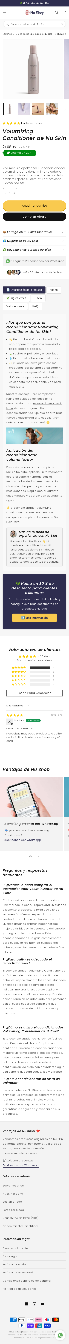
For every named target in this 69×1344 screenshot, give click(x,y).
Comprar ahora (34, 216)
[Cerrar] (63, 24)
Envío (38, 298)
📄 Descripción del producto (24, 289)
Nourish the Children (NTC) (20, 1218)
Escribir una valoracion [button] (34, 693)
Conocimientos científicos (21, 1226)
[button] (4, 12)
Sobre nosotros (13, 1185)
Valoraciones (15, 306)
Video (54, 289)
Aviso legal (10, 1256)
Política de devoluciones (19, 1289)
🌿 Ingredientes (16, 298)
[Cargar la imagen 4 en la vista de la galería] (52, 109)
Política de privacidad (18, 1272)
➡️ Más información (34, 617)
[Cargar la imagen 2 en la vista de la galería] (24, 109)
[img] (14, 715)
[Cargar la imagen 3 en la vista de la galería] (38, 109)
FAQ (35, 306)
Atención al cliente (15, 1248)
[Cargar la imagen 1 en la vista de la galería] (10, 109)
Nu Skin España (13, 1193)
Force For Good (13, 1210)
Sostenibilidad (12, 1201)
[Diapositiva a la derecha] (65, 110)
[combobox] (32, 24)
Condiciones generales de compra (27, 1281)
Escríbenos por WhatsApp (46, 261)
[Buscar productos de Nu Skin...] (57, 12)
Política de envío (14, 1264)
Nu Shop (18, 1332)
